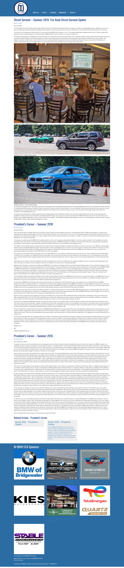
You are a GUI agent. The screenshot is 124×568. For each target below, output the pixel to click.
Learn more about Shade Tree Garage (60, 519)
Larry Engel (19, 23)
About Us (36, 12)
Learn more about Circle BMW (60, 482)
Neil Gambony (19, 227)
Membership (62, 12)
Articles (72, 12)
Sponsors (53, 12)
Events (44, 12)
